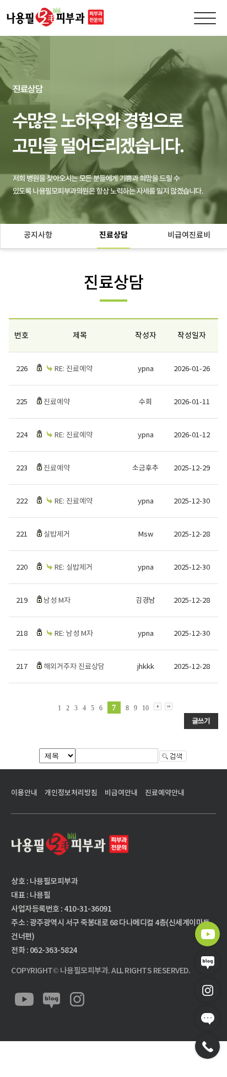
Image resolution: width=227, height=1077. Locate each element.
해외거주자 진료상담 (74, 666)
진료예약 (57, 401)
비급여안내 (121, 792)
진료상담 (113, 235)
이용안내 (24, 792)
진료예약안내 (165, 792)
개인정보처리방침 (71, 792)
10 (145, 708)
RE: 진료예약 (74, 368)
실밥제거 (57, 534)
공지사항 (38, 235)
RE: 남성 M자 (74, 633)
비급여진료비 (188, 235)
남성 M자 (57, 600)
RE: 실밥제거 (74, 567)
